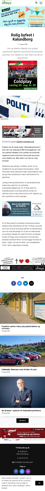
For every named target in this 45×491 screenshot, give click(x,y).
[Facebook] (13, 283)
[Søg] (36, 2)
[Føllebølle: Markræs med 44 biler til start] (22, 351)
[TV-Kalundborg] (7, 2)
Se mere (22, 420)
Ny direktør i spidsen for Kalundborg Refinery (21, 410)
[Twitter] (19, 283)
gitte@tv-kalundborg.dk (25, 142)
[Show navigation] (41, 2)
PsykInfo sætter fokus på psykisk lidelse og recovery (21, 327)
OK (39, 483)
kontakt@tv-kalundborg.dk (23, 462)
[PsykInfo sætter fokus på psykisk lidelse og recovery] (22, 308)
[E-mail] (31, 283)
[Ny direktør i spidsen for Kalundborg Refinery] (22, 392)
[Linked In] (25, 283)
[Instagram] (28, 471)
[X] (22, 471)
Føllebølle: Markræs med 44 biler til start (19, 369)
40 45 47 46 (23, 458)
